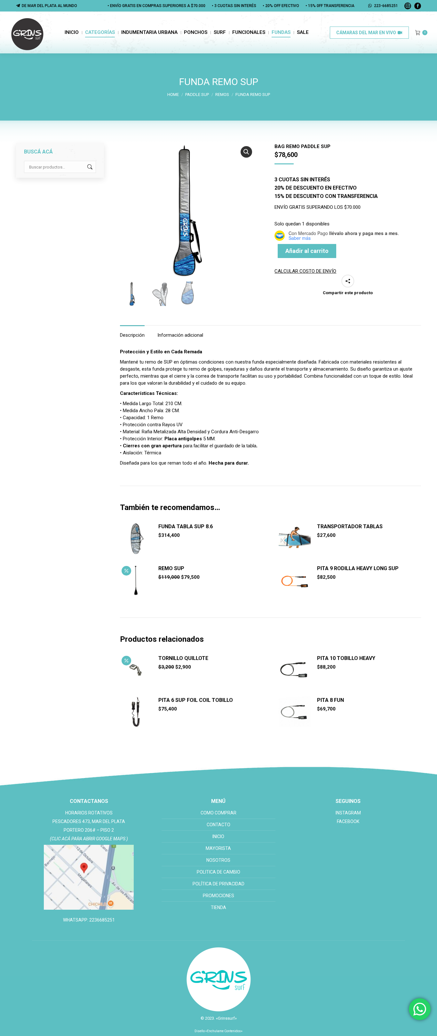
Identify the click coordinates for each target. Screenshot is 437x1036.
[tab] (132, 332)
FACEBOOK (348, 821)
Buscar (89, 167)
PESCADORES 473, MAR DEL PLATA (88, 821)
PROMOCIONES (218, 895)
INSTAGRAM (348, 812)
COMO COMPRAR (218, 812)
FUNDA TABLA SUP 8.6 (185, 526)
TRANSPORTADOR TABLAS (350, 526)
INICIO (218, 836)
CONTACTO (218, 824)
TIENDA (218, 907)
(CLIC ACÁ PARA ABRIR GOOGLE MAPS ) (89, 838)
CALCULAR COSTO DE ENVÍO (305, 271)
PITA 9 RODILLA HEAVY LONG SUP (358, 568)
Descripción (132, 335)
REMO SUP (171, 568)
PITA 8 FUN (330, 700)
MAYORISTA (218, 848)
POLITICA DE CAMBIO (218, 872)
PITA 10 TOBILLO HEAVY (346, 658)
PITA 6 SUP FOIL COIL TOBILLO (195, 700)
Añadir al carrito (307, 250)
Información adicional (180, 335)
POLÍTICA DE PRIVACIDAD (218, 883)
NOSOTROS (218, 860)
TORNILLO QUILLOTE (183, 658)
